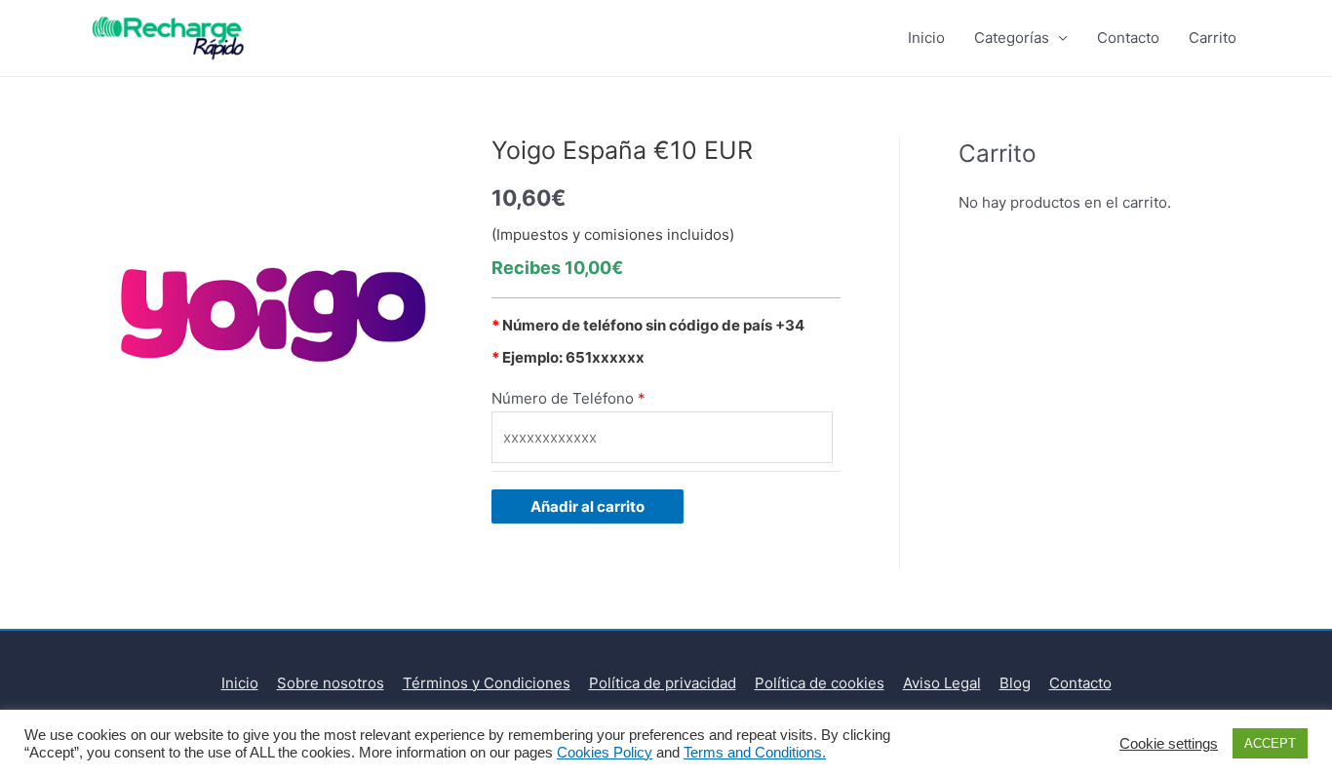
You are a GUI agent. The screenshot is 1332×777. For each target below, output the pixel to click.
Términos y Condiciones (486, 683)
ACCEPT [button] (1270, 743)
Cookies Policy (604, 752)
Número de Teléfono (562, 398)
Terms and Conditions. (755, 752)
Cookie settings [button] (1168, 744)
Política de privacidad (662, 683)
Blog (1015, 683)
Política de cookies (819, 683)
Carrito (1212, 37)
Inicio (926, 37)
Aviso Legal (942, 683)
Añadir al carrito (587, 506)
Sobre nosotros (330, 683)
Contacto (1128, 37)
